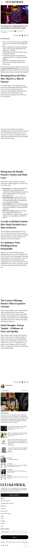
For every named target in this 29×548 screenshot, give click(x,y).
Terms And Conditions (6, 513)
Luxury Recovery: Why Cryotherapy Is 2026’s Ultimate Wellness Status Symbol (17, 449)
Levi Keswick (21, 31)
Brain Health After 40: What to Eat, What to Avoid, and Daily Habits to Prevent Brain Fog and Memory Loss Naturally (18, 442)
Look (2, 526)
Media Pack (3, 506)
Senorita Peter (10, 469)
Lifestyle (3, 523)
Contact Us (3, 508)
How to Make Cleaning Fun (12, 459)
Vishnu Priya (9, 475)
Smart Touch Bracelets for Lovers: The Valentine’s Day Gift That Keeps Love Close (17, 466)
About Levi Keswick (5, 500)
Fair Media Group (24, 542)
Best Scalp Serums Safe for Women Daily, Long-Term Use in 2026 (17, 434)
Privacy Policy (4, 511)
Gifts (8, 31)
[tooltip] (15, 35)
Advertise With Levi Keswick (7, 503)
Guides (11, 31)
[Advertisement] (14, 113)
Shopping (3, 521)
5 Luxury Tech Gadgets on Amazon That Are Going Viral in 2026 (17, 427)
